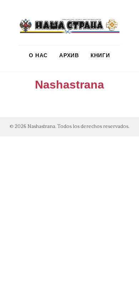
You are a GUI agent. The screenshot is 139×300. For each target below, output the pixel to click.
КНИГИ (100, 55)
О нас (38, 55)
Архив (69, 55)
